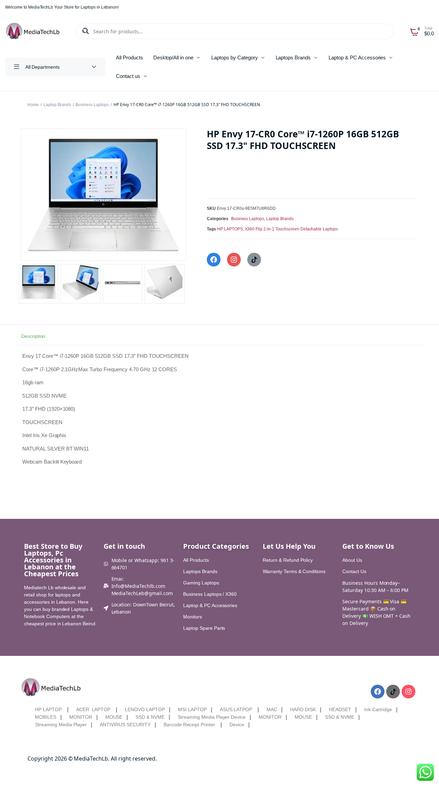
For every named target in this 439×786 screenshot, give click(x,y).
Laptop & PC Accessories (357, 57)
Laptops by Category (234, 57)
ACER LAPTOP (93, 709)
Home (33, 104)
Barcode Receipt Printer (189, 724)
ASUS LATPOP (236, 709)
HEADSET (340, 709)
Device (236, 724)
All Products (129, 57)
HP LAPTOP (48, 709)
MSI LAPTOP (192, 709)
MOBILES (45, 717)
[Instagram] (234, 259)
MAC (271, 709)
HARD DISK (303, 709)
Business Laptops (92, 104)
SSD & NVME (150, 717)
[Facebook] (214, 259)
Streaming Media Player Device (212, 717)
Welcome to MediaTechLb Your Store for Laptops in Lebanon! (62, 7)
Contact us (128, 76)
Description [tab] (33, 336)
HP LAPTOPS (230, 229)
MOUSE (114, 717)
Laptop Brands (57, 104)
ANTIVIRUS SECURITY (125, 724)
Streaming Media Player (61, 724)
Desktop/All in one (173, 57)
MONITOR (80, 717)
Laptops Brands (293, 57)
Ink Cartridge (378, 709)
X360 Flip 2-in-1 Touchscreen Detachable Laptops (291, 229)
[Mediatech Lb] (33, 31)
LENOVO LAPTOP (145, 709)
